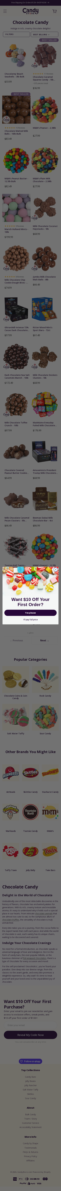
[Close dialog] (55, 569)
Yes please (30, 612)
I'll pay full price (30, 619)
